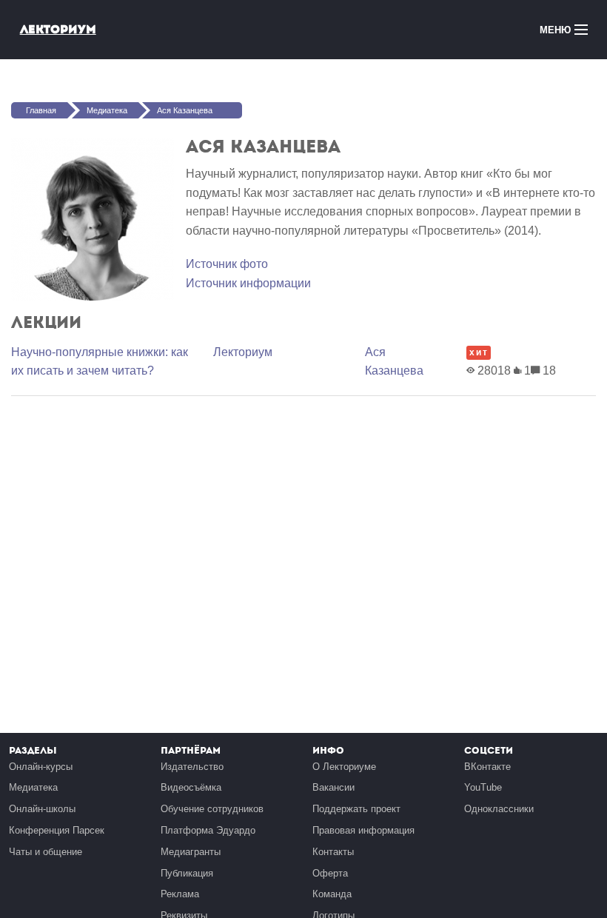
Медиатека (107, 110)
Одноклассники (499, 808)
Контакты (333, 851)
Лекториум (58, 29)
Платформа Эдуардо (208, 830)
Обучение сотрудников (212, 808)
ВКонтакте (487, 766)
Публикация (187, 873)
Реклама (180, 893)
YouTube (483, 787)
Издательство (192, 766)
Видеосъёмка (191, 787)
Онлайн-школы (42, 808)
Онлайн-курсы (41, 766)
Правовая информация (363, 830)
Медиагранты (191, 851)
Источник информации (248, 283)
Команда (332, 893)
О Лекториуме (344, 766)
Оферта (330, 873)
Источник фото (227, 264)
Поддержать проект (356, 808)
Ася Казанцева (184, 110)
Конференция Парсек (56, 830)
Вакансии (333, 787)
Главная (41, 110)
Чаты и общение (45, 851)
